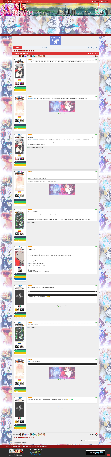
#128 (95, 322)
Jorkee (19, 59)
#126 (95, 246)
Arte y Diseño (89, 34)
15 (26, 437)
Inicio (6, 1)
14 (24, 437)
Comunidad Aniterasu (75, 34)
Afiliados (37, 446)
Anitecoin (25, 1)
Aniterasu (83, 34)
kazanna (30, 98)
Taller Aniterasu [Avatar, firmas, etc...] (100, 34)
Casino (30, 1)
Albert (19, 246)
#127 (95, 285)
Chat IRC (14, 1)
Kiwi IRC (35, 454)
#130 (95, 397)
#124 (95, 171)
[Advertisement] (55, 25)
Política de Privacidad (43, 446)
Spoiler (29, 291)
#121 (95, 59)
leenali (19, 209)
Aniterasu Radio (19, 1)
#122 (95, 96)
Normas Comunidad (9, 446)
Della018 (19, 96)
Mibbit (40, 454)
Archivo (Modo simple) (21, 446)
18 (29, 437)
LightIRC (32, 454)
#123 (95, 134)
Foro (10, 1)
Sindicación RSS (28, 446)
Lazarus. (19, 285)
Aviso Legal (34, 446)
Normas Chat (15, 446)
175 (88, 53)
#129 (95, 359)
